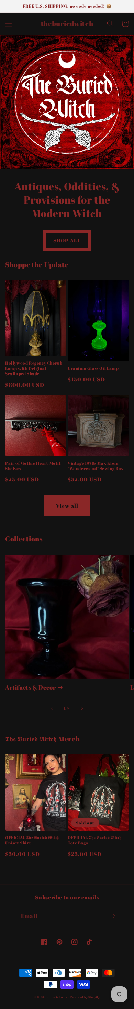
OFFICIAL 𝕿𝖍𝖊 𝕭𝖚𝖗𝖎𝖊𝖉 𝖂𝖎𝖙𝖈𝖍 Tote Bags (95, 840)
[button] (8, 23)
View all (67, 505)
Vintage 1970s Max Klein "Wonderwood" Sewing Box (96, 465)
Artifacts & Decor (30, 687)
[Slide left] (51, 708)
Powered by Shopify (85, 997)
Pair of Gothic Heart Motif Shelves (33, 465)
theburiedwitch (58, 997)
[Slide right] (82, 708)
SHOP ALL (67, 240)
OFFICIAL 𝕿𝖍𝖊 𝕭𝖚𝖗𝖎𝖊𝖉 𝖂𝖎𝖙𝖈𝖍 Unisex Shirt (32, 840)
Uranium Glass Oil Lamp (93, 368)
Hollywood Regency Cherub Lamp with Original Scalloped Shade (33, 368)
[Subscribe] (112, 916)
